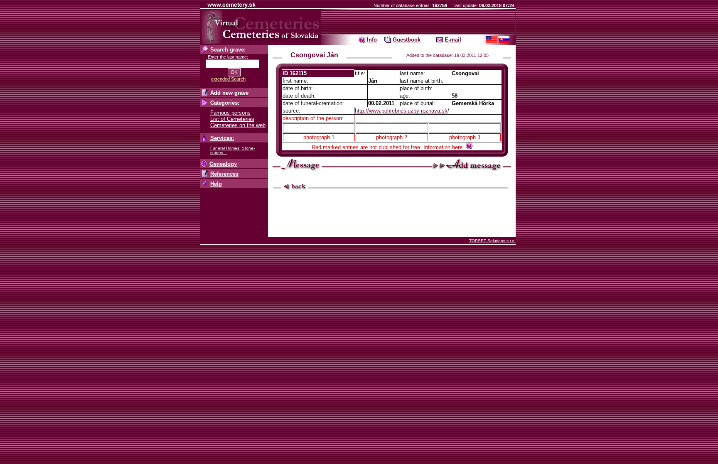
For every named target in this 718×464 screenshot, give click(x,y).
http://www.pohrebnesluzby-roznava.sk (401, 111)
